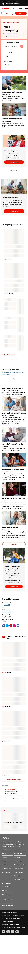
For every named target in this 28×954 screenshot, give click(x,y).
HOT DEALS (8, 789)
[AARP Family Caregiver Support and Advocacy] (14, 460)
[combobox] (14, 46)
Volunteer (4, 857)
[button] (26, 8)
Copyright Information (7, 921)
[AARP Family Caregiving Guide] (14, 379)
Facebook (3, 625)
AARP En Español (18, 853)
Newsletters (17, 857)
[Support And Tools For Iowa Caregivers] (14, 83)
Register (15, 8)
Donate (4, 853)
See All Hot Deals (14, 798)
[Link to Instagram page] (12, 931)
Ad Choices (5, 927)
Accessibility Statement (18, 915)
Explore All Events (7, 355)
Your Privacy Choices (14, 927)
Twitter (7, 625)
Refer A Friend (17, 861)
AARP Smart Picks (6, 868)
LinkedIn (18, 625)
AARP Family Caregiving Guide (12, 388)
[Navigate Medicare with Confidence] (14, 518)
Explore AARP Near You (11, 42)
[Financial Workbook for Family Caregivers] (14, 434)
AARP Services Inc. (19, 879)
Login (20, 8)
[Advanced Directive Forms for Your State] (14, 489)
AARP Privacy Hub (12, 912)
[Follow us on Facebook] (3, 931)
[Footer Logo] (14, 838)
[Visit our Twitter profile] (8, 931)
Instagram (14, 625)
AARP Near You (6, 872)
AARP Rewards (6, 864)
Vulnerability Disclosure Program (10, 924)
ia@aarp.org (7, 612)
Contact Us (17, 850)
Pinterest (10, 625)
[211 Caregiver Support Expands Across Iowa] (14, 109)
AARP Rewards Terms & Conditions (11, 918)
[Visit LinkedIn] (17, 931)
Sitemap (4, 912)
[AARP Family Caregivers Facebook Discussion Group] (14, 403)
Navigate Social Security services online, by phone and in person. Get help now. (10, 3)
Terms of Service (6, 915)
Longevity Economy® (7, 905)
